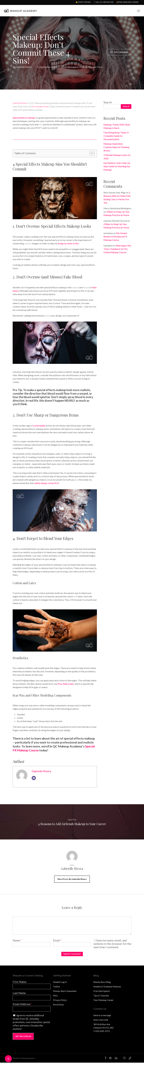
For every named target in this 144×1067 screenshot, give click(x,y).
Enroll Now (58, 1004)
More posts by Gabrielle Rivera (72, 879)
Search (108, 102)
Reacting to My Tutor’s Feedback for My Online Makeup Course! (117, 249)
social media (39, 425)
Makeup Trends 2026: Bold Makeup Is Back (117, 126)
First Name (19, 981)
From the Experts (70, 67)
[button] (138, 10)
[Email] (34, 778)
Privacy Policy (60, 1000)
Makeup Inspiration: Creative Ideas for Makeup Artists (116, 147)
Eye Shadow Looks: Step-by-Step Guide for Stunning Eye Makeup (117, 166)
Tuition (56, 986)
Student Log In (60, 982)
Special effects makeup (24, 117)
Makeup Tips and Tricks (91, 67)
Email (57, 940)
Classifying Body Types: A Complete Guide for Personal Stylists (116, 136)
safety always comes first (46, 483)
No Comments (121, 51)
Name (17, 940)
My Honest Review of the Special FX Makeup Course (115, 236)
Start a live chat (100, 1019)
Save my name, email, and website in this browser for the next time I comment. (112, 944)
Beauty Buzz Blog (102, 982)
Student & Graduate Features (107, 986)
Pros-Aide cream (66, 683)
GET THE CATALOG (23, 1036)
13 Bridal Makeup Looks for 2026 (117, 157)
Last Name (19, 993)
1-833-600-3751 (101, 1031)
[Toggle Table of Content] (91, 153)
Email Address (22, 1004)
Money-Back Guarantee (64, 991)
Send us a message (102, 1015)
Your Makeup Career (103, 1000)
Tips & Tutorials (101, 995)
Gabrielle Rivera (23, 67)
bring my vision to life (68, 243)
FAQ (55, 995)
